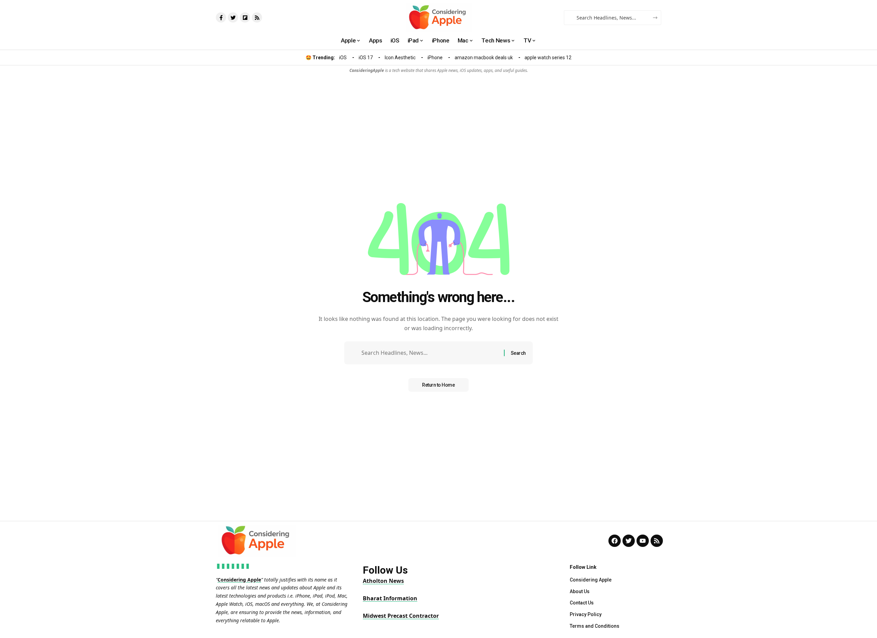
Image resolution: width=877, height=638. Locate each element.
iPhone (435, 57)
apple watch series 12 (547, 57)
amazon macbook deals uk (484, 57)
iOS (343, 57)
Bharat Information (390, 598)
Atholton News (383, 581)
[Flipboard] (245, 17)
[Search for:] (430, 352)
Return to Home (438, 385)
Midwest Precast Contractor (401, 616)
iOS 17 (366, 57)
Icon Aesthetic (400, 57)
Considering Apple (239, 579)
